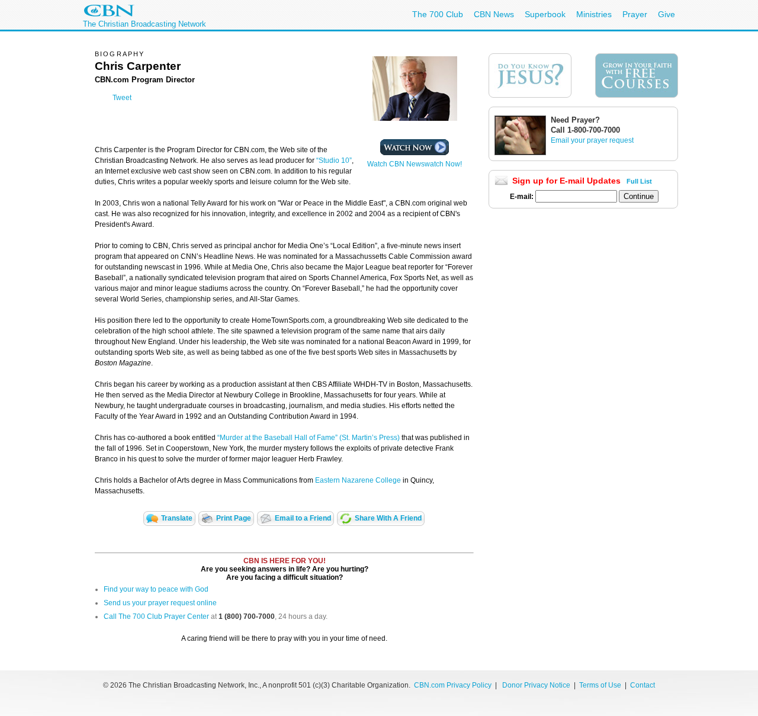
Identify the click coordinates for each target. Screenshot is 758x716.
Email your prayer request (592, 140)
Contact (642, 685)
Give (666, 14)
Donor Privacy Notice (536, 685)
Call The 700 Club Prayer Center (156, 616)
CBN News (494, 14)
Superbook (545, 14)
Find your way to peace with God (156, 589)
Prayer (634, 14)
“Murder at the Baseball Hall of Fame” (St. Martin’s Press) (308, 438)
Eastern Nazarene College (358, 480)
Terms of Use (601, 685)
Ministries (594, 14)
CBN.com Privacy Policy (453, 685)
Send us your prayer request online (160, 603)
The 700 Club (437, 14)
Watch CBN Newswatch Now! (414, 164)
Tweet (122, 98)
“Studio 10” (334, 160)
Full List (639, 181)
